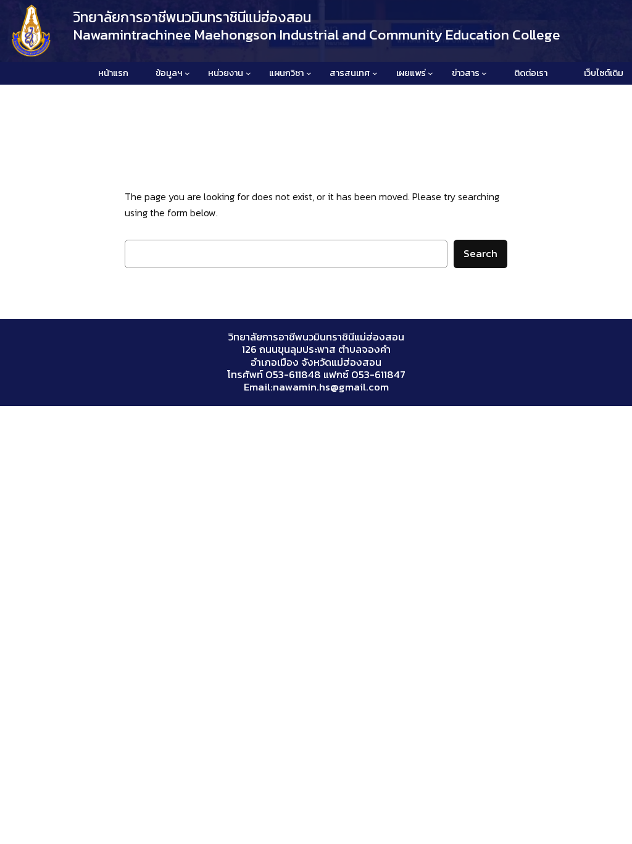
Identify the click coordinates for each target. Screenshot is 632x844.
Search (480, 253)
